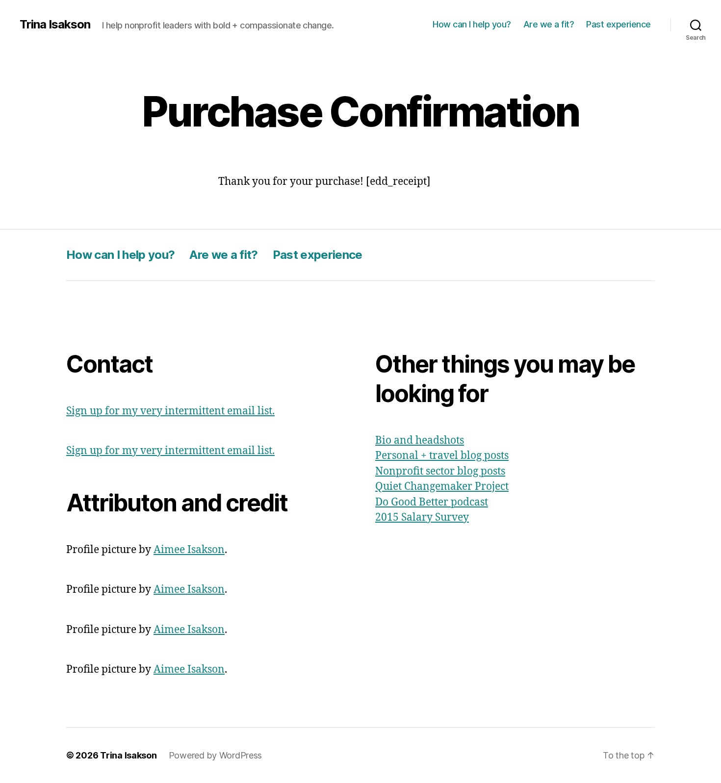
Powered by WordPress (215, 755)
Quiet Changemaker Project (442, 486)
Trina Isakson (55, 24)
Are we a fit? (548, 24)
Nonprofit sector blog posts (440, 471)
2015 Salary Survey (422, 517)
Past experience (618, 24)
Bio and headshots (419, 440)
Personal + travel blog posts (442, 455)
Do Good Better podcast (431, 502)
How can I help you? (472, 24)
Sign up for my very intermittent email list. (170, 411)
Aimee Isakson (189, 549)
